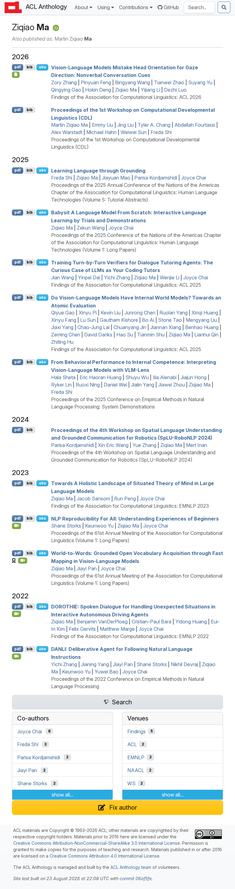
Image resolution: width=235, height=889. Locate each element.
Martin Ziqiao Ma (69, 125)
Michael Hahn (101, 132)
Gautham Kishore (119, 320)
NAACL (135, 770)
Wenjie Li (169, 277)
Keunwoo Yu (99, 526)
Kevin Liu (111, 313)
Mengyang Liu (201, 320)
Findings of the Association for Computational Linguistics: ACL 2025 (126, 285)
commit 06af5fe (136, 878)
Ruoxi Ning (88, 385)
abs (42, 67)
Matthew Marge (117, 629)
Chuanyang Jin (130, 327)
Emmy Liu (102, 125)
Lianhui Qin (206, 335)
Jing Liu (125, 125)
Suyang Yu (200, 82)
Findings (136, 731)
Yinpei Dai (89, 277)
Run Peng (125, 498)
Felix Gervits (82, 629)
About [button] (81, 7)
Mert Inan (196, 445)
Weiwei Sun (134, 132)
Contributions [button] (133, 7)
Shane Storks (66, 526)
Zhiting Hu (62, 342)
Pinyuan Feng (96, 82)
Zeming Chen (65, 335)
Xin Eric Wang (113, 445)
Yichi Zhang (117, 277)
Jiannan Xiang (165, 327)
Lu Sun (88, 320)
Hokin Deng (98, 90)
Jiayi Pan (87, 568)
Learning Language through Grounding (98, 170)
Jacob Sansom (93, 498)
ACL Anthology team (130, 867)
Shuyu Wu (137, 377)
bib (30, 67)
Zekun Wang (91, 228)
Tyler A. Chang (154, 125)
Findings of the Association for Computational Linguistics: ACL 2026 (126, 97)
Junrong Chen (140, 313)
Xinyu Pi (88, 313)
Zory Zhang (64, 82)
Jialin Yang (142, 385)
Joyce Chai (193, 178)
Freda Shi (161, 132)
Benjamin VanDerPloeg (102, 622)
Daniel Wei (115, 385)
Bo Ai (148, 320)
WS (131, 783)
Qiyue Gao (63, 313)
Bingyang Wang (132, 82)
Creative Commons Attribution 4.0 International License (104, 855)
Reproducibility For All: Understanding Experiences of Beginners (135, 518)
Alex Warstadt (66, 132)
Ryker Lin (61, 385)
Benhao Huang (201, 327)
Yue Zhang (144, 445)
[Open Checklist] (16, 74)
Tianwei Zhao (169, 82)
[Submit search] (224, 7)
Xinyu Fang (63, 320)
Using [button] (103, 7)
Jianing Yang (95, 664)
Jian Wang (62, 277)
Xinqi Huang (205, 313)
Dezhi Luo (175, 90)
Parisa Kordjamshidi (155, 178)
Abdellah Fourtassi (194, 125)
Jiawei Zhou (171, 385)
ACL (132, 744)
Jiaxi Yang (62, 327)
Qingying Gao (66, 90)
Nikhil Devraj (184, 664)
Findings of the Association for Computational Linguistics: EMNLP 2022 (130, 636)
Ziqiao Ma (126, 90)
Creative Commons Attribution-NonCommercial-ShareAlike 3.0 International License (96, 843)
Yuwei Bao (106, 672)
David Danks (98, 335)
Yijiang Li (150, 90)
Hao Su (124, 335)
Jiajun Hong (194, 377)
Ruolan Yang (173, 313)
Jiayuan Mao (116, 178)
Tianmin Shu (151, 335)
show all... (62, 795)
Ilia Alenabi (165, 377)
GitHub (171, 7)
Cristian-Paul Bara (151, 622)
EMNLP (135, 757)
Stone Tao (170, 320)
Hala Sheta (63, 377)
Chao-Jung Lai (93, 327)
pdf (17, 67)
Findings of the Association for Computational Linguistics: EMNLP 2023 (130, 506)
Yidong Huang (191, 622)
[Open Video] (16, 526)
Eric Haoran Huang (100, 377)
